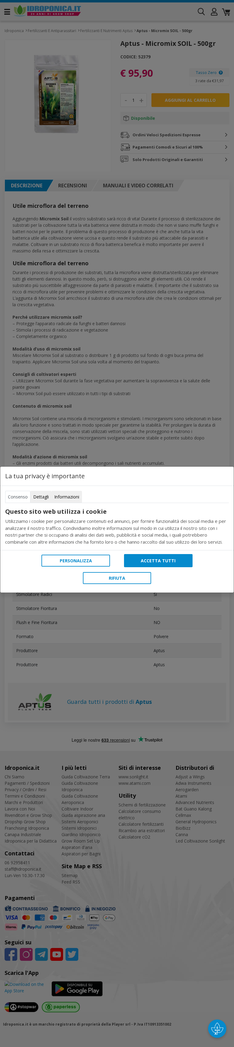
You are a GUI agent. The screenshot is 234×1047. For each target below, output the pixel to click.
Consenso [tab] (18, 497)
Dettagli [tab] (41, 497)
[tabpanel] (117, 526)
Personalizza (76, 561)
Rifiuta (117, 578)
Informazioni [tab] (66, 497)
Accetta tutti (158, 561)
